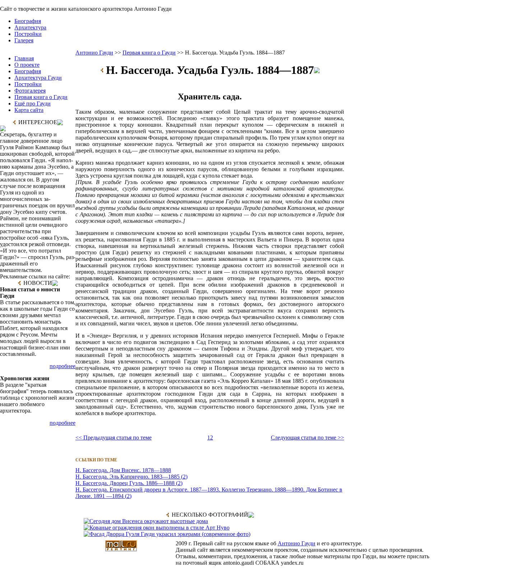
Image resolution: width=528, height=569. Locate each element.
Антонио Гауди (94, 53)
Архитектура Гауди (38, 78)
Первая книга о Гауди (41, 97)
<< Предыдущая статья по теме (113, 437)
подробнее (62, 366)
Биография (27, 21)
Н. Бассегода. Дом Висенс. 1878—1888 (123, 470)
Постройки (28, 34)
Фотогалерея (30, 91)
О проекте (27, 65)
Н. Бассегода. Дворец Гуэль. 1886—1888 (125, 483)
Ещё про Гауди (32, 103)
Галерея (23, 40)
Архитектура (30, 27)
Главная (24, 58)
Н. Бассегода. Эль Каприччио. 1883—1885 (127, 477)
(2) (183, 477)
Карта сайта (28, 110)
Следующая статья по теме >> (307, 437)
